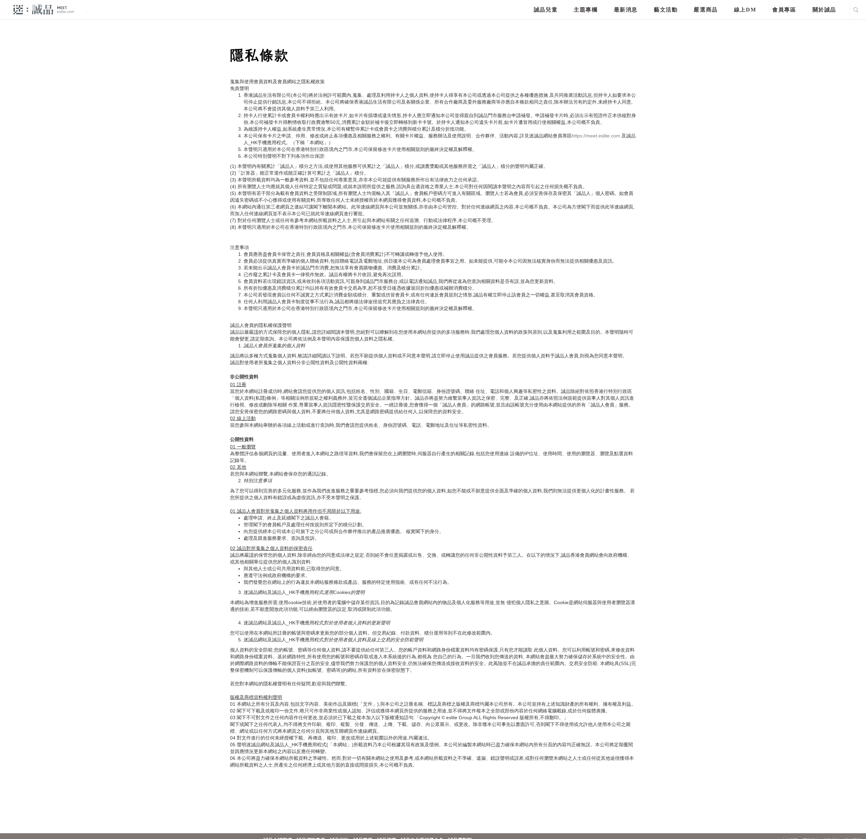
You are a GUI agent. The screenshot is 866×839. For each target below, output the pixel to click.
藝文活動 (666, 10)
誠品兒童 (545, 10)
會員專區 (784, 10)
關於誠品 (824, 10)
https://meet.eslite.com (596, 135)
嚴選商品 (705, 10)
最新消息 (626, 10)
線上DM (745, 10)
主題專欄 (585, 10)
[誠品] (44, 9)
